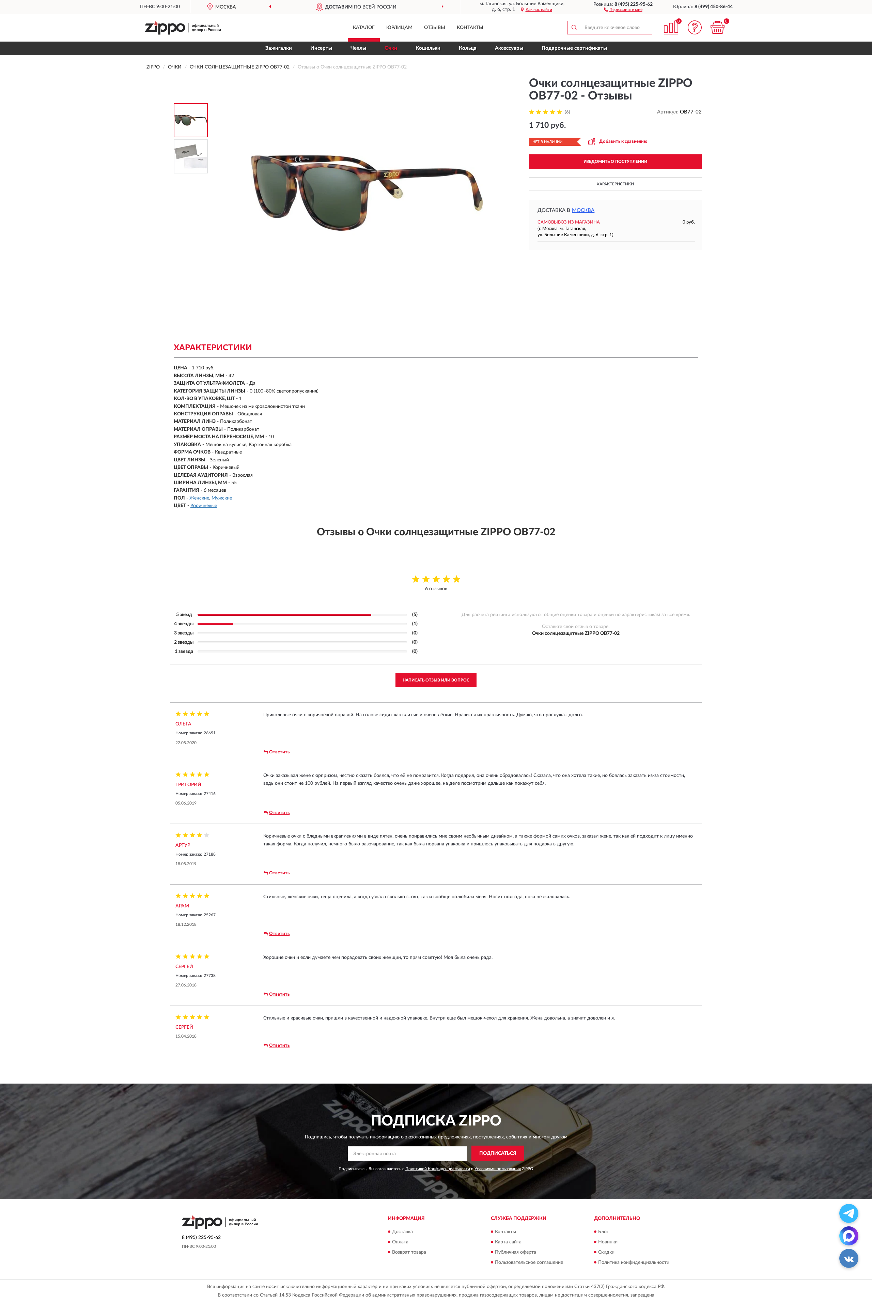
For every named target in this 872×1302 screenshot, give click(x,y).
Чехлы (358, 48)
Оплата (400, 1242)
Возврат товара (409, 1252)
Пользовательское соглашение (529, 1262)
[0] (717, 27)
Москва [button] (583, 210)
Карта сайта (508, 1242)
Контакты (470, 27)
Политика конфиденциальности (633, 1262)
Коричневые (203, 505)
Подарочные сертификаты (574, 48)
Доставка (402, 1231)
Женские (199, 498)
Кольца (468, 48)
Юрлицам (399, 27)
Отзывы (434, 27)
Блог (603, 1231)
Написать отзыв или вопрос (436, 680)
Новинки (608, 1242)
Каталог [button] (364, 27)
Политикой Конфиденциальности (437, 1169)
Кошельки (428, 48)
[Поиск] (574, 27)
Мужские (222, 498)
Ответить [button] (279, 752)
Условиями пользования (497, 1169)
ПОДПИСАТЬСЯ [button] (497, 1153)
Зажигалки (278, 48)
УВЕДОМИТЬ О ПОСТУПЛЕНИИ (615, 161)
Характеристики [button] (615, 184)
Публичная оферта (515, 1252)
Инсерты (321, 48)
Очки (391, 48)
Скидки (606, 1252)
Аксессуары (509, 48)
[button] (623, 9)
